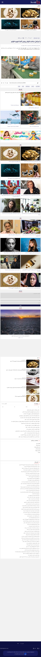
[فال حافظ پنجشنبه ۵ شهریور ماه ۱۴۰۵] (10, 13)
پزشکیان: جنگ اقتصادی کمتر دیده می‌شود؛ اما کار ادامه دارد (31, 512)
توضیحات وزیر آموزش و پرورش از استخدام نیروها (32, 534)
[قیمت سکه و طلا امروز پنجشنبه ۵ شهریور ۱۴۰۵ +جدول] (30, 13)
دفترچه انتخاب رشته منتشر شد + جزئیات (20, 378)
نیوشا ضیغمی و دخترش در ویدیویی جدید (32, 429)
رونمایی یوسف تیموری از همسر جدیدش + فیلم (32, 419)
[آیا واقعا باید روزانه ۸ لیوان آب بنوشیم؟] (10, 117)
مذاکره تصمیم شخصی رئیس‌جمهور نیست (33, 495)
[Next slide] (39, 320)
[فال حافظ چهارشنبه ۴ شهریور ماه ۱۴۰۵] (10, 280)
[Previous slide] (2, 320)
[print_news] (7, 83)
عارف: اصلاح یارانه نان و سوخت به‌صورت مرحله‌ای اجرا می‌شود (31, 507)
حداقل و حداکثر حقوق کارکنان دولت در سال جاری (32, 546)
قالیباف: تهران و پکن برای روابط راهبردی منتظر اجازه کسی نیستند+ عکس (29, 488)
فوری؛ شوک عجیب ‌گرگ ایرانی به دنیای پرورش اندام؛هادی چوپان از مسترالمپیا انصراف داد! (10, 196)
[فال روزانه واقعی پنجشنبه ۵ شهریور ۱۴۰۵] (10, 24)
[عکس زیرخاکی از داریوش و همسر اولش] (10, 227)
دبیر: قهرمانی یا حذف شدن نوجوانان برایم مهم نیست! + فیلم (31, 553)
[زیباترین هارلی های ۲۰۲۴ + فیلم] (31, 117)
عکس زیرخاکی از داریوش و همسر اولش (14, 234)
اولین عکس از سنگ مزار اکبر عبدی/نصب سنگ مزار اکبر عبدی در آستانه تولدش (31, 235)
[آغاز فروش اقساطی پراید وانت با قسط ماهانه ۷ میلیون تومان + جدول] (32, 372)
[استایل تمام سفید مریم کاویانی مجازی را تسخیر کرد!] (10, 262)
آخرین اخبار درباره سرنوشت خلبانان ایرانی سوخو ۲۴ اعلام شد (30, 435)
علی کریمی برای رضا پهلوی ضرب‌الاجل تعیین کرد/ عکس (30, 412)
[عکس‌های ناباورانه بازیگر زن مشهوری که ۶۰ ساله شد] (31, 245)
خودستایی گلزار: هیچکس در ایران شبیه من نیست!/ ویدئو (30, 423)
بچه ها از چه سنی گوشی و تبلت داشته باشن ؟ (33, 485)
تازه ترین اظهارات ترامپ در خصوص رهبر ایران (32, 425)
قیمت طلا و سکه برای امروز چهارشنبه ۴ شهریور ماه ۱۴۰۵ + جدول (30, 539)
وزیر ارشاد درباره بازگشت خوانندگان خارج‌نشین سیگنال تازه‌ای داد (30, 505)
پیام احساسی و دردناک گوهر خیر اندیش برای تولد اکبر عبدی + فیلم (30, 195)
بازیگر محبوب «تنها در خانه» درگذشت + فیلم (32, 427)
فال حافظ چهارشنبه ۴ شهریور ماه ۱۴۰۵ (14, 288)
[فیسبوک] (5, 83)
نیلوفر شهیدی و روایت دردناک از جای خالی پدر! (33, 288)
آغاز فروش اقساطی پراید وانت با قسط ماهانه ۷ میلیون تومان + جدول (16, 370)
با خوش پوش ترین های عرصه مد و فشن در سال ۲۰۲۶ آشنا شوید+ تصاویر (29, 556)
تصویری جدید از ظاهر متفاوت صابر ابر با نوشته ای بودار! (12, 253)
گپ (39, 648)
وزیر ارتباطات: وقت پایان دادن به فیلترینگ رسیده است (31, 514)
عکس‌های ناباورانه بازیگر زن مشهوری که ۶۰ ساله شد (32, 253)
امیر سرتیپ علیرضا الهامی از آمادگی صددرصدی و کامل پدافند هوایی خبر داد (29, 548)
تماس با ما (22, 643)
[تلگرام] (3, 83)
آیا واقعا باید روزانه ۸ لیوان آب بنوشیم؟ (13, 126)
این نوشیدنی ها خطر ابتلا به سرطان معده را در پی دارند (32, 527)
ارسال (20, 305)
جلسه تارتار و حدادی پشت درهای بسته (34, 526)
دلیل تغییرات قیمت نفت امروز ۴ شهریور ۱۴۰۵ (33, 545)
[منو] (2, 2)
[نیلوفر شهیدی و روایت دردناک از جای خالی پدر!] (31, 280)
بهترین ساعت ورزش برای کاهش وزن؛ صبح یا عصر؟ (32, 473)
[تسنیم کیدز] (20, 136)
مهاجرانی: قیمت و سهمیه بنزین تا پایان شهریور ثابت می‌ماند (31, 510)
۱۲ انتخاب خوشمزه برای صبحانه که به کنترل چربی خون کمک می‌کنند (30, 471)
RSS (18, 643)
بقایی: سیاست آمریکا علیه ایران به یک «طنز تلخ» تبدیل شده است (30, 481)
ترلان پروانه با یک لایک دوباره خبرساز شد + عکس (31, 433)
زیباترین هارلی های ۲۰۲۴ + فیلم (34, 126)
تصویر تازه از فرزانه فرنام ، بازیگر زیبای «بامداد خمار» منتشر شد (11, 213)
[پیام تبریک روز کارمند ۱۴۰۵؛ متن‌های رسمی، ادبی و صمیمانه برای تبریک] (31, 205)
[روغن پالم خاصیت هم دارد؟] (10, 97)
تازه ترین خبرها (38, 450)
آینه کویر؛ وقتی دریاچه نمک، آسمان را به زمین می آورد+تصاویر (20, 336)
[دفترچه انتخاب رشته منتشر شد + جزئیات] (32, 381)
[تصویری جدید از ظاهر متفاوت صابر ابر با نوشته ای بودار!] (10, 245)
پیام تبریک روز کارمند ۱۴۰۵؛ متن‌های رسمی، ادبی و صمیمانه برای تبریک (31, 214)
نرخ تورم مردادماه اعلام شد (35, 493)
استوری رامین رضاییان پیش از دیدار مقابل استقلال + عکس (31, 522)
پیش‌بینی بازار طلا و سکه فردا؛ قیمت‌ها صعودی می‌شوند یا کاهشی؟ (16, 387)
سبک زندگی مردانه (37, 447)
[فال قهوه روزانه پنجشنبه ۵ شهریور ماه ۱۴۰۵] (30, 24)
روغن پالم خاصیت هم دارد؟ (15, 105)
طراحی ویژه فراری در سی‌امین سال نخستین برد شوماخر (32, 531)
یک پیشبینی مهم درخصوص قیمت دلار (34, 517)
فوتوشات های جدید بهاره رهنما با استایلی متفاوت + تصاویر (31, 533)
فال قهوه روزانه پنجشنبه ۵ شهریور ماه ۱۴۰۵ (30, 29)
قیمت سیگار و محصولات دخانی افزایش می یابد (32, 543)
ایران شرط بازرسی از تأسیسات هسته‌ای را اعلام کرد (32, 504)
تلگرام (35, 648)
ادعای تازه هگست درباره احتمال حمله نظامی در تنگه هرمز (31, 502)
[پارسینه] (34, 2)
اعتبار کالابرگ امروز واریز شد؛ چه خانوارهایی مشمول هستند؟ (31, 469)
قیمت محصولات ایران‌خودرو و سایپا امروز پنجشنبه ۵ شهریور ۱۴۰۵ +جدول (29, 464)
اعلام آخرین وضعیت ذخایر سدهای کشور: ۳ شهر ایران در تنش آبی (30, 536)
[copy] (37, 83)
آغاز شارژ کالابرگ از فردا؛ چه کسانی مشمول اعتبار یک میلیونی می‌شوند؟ (29, 487)
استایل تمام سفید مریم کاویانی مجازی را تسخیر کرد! (12, 269)
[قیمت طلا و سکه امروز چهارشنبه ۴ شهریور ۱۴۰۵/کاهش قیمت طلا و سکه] (31, 262)
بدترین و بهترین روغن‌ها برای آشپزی (34, 107)
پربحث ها (3, 403)
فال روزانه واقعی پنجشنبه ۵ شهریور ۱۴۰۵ (10, 29)
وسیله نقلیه (27, 86)
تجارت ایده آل (38, 449)
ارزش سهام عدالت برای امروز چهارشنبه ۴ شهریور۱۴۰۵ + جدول (31, 519)
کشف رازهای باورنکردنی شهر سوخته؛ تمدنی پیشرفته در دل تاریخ (30, 468)
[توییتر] (1, 83)
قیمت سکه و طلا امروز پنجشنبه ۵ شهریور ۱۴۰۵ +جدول (30, 18)
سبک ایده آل (38, 445)
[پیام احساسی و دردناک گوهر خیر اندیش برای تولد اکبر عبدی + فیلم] (31, 187)
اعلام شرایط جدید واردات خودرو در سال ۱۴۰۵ (33, 529)
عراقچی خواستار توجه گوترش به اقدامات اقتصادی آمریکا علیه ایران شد (29, 492)
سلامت (33, 86)
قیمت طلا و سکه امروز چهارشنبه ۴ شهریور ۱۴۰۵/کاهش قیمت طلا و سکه (31, 270)
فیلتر (23, 86)
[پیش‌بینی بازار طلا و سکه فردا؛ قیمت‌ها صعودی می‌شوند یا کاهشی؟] (32, 390)
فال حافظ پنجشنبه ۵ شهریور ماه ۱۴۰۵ (10, 18)
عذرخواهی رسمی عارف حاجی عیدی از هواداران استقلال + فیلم (31, 541)
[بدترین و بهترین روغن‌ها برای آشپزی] (31, 99)
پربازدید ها (36, 403)
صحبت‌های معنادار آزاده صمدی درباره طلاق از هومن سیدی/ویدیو (29, 415)
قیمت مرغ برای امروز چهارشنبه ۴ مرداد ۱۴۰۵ (33, 524)
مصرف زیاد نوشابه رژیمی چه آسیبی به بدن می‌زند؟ (32, 475)
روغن (19, 86)
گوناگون (39, 5)
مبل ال (39, 452)
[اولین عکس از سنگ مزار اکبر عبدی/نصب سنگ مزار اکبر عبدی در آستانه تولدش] (31, 227)
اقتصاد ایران (37, 86)
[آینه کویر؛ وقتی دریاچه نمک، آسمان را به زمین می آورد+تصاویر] (20, 322)
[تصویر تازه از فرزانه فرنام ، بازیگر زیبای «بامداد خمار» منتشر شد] (10, 205)
